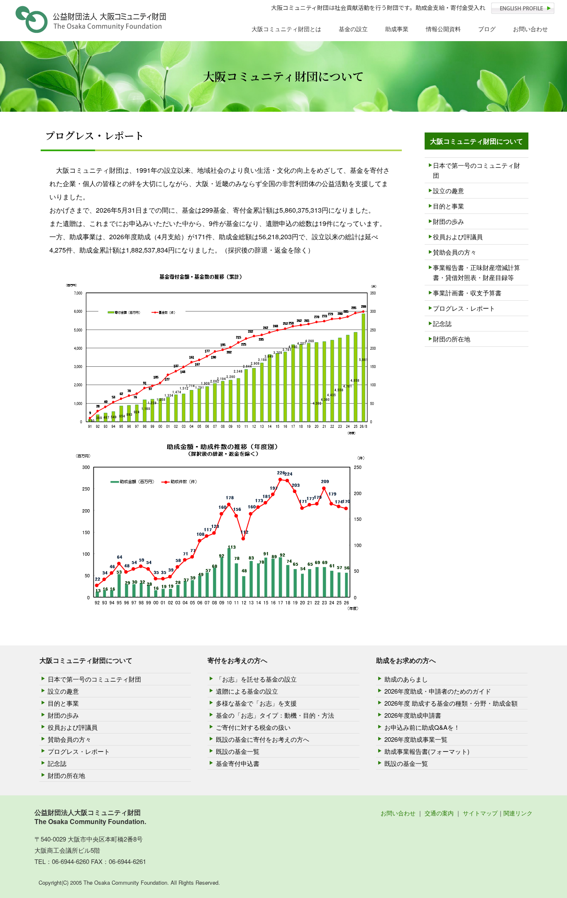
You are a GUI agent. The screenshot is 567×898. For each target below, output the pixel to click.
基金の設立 (353, 29)
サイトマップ (480, 813)
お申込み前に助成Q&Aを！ (422, 727)
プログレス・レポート (464, 308)
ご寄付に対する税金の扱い (253, 727)
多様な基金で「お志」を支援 (256, 703)
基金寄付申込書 (237, 763)
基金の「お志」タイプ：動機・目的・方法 (275, 715)
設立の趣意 (448, 190)
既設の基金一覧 (237, 751)
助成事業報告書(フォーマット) (426, 751)
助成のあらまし (406, 679)
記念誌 (442, 323)
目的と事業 (448, 205)
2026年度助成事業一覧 (415, 739)
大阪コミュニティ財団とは (286, 29)
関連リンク (518, 813)
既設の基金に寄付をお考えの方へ (262, 739)
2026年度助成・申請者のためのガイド (437, 691)
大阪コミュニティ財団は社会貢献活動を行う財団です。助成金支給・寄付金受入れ (378, 7)
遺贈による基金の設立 (247, 691)
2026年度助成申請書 (412, 715)
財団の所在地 (451, 338)
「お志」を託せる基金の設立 (256, 679)
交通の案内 (439, 813)
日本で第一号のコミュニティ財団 (476, 170)
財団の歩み (448, 221)
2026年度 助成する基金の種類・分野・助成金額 (451, 703)
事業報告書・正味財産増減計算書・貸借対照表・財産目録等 (476, 272)
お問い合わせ (530, 29)
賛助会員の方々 (455, 252)
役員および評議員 (458, 236)
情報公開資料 (443, 29)
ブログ (487, 29)
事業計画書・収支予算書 (467, 292)
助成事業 (396, 29)
